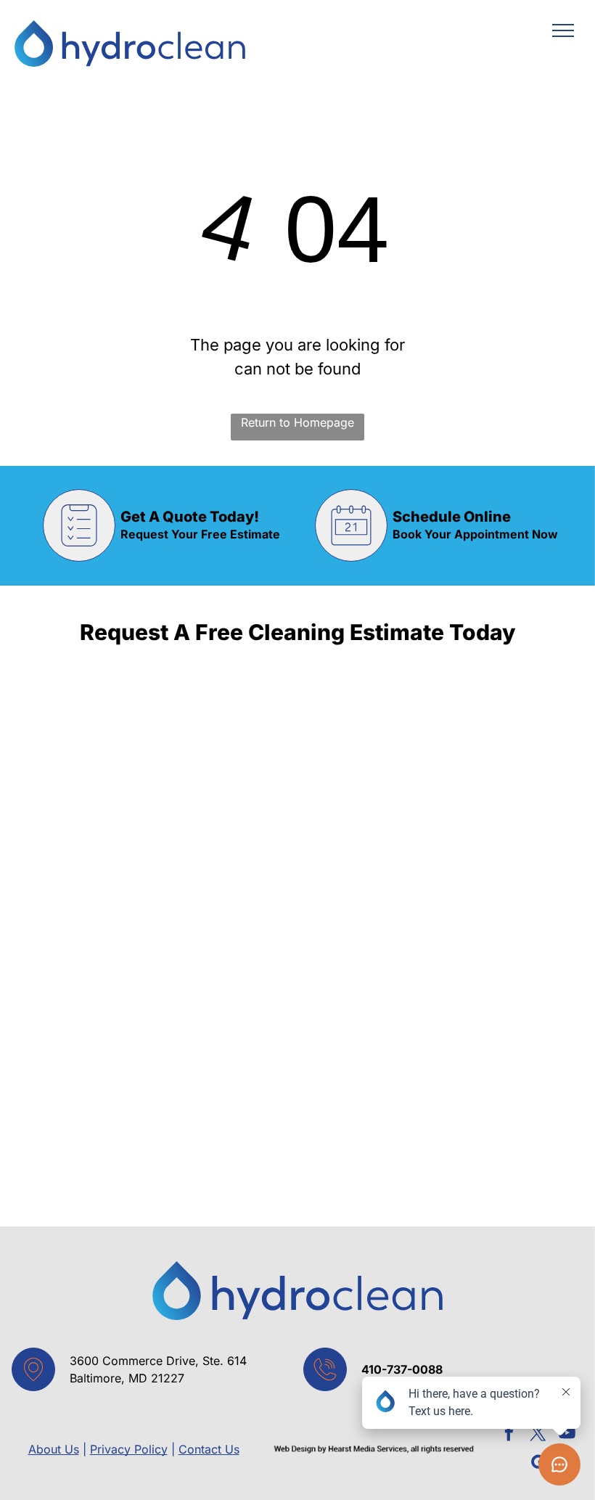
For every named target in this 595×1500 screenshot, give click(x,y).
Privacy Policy (129, 1449)
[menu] (563, 30)
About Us (53, 1449)
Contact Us (208, 1449)
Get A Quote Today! (189, 516)
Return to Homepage (297, 422)
